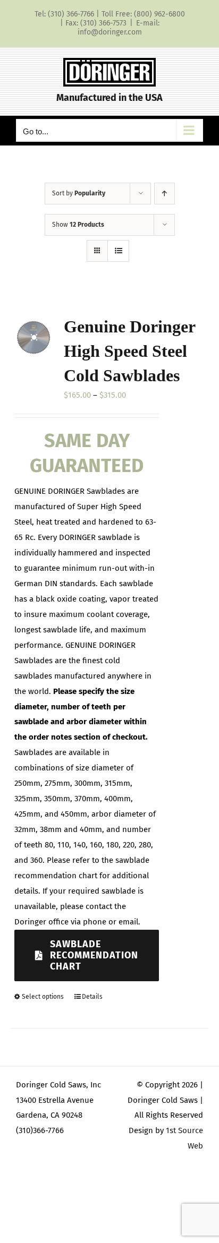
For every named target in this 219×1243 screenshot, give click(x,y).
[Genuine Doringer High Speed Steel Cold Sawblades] (33, 338)
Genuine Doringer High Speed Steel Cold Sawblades (129, 351)
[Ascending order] (164, 193)
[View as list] (118, 251)
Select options (43, 996)
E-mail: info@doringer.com (118, 28)
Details (92, 996)
